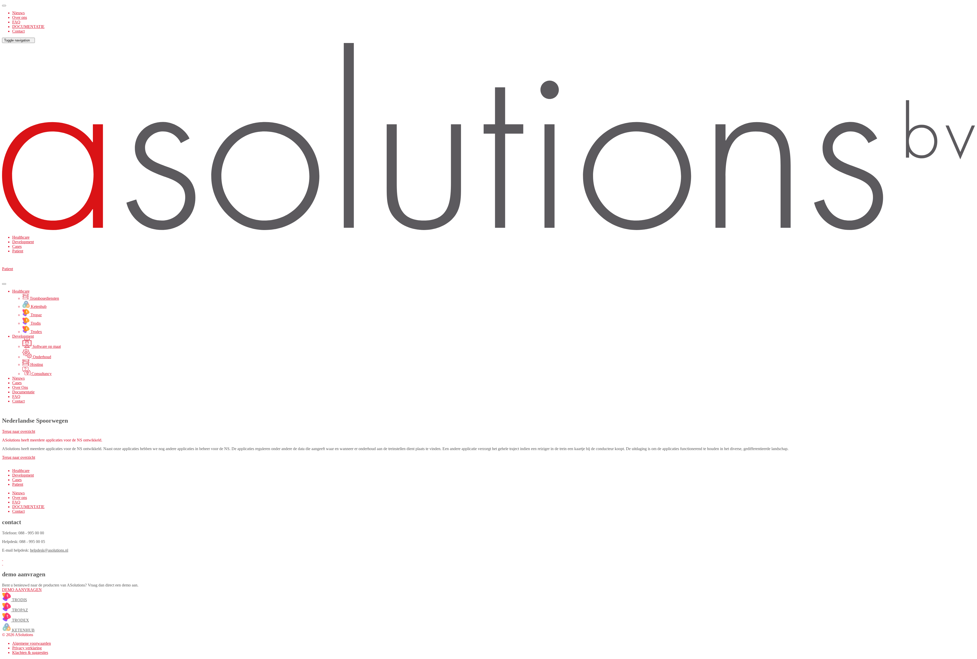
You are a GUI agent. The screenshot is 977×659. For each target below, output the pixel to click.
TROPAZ (19, 610)
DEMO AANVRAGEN (22, 590)
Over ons (19, 17)
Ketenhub (38, 306)
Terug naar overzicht (18, 431)
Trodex (36, 332)
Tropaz (36, 315)
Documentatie (23, 392)
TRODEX (20, 620)
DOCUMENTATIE (28, 26)
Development (23, 242)
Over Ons (20, 387)
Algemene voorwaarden (31, 643)
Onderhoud (41, 357)
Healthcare (21, 237)
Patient (17, 251)
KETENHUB (23, 630)
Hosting (36, 364)
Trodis (35, 323)
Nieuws (18, 13)
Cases (17, 246)
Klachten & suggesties (30, 652)
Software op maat (46, 346)
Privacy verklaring (27, 648)
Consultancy (41, 373)
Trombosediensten (44, 298)
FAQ (16, 22)
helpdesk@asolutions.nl (49, 550)
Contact (18, 31)
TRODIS (19, 600)
